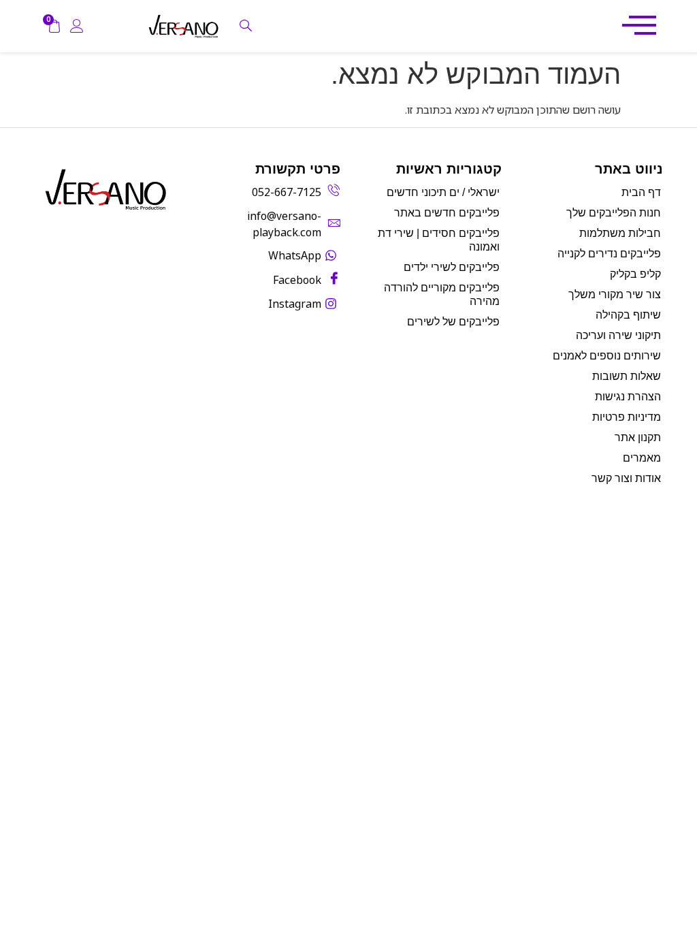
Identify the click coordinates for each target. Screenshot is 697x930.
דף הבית (641, 192)
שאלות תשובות (626, 376)
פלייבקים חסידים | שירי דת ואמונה (439, 240)
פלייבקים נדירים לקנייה (609, 253)
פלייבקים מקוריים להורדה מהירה (442, 294)
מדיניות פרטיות (626, 417)
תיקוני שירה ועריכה (618, 335)
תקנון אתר (638, 437)
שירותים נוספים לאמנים (607, 356)
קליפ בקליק (635, 274)
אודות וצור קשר (626, 478)
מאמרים (642, 458)
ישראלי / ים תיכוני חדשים (443, 192)
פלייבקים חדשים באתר (447, 213)
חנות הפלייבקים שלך (613, 213)
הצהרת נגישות (628, 396)
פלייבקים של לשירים (453, 321)
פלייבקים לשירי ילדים (452, 267)
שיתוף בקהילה (628, 315)
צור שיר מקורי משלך (614, 294)
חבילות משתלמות (620, 233)
